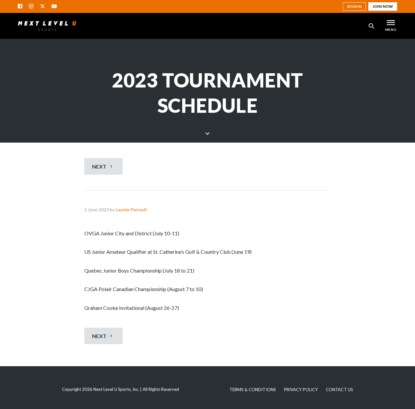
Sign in (354, 6)
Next (100, 166)
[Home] (47, 25)
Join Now (383, 6)
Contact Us (339, 389)
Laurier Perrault (131, 209)
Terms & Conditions (253, 389)
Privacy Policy (301, 389)
